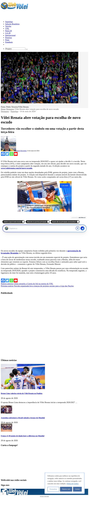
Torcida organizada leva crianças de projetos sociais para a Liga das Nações (37, 286)
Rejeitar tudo (66, 489)
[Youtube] (16, 154)
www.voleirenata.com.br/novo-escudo (16, 168)
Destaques (10, 109)
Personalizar (53, 489)
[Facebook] (3, 154)
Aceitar (77, 489)
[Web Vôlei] (14, 8)
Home (3, 109)
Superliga (14, 111)
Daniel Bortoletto (21, 151)
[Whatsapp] (11, 154)
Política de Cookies (72, 484)
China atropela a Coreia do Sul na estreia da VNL (27, 284)
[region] (64, 483)
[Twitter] (7, 154)
